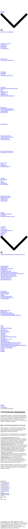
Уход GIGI (3, 74)
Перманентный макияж (6, 213)
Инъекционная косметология (7, 95)
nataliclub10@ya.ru (5, 493)
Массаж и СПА (4, 112)
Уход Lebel (3, 329)
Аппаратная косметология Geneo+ (8, 336)
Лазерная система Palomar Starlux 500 (9, 88)
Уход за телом (4, 162)
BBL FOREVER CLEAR (6, 312)
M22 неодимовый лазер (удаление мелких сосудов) (12, 273)
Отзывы (2, 348)
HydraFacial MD (4, 92)
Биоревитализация (5, 292)
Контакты (3, 351)
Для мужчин (3, 226)
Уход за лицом (4, 229)
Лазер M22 (3, 87)
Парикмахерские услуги (6, 339)
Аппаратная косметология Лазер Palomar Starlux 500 (13, 254)
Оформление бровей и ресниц (8, 216)
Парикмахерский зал (5, 166)
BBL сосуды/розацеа (5, 310)
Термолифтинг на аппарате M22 (8, 274)
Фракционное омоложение (7, 268)
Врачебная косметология (6, 279)
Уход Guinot (3, 71)
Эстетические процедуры (6, 230)
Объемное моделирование (7, 108)
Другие (2, 326)
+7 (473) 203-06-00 (5, 483)
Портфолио (3, 232)
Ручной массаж (4, 124)
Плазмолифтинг (4, 111)
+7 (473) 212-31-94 (5, 488)
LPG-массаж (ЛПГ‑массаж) (7, 151)
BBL (2, 89)
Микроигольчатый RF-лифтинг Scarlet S (10, 344)
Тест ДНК (3, 337)
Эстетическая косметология (7, 60)
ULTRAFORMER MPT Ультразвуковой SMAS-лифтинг (13, 345)
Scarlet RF (3, 93)
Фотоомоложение (5, 266)
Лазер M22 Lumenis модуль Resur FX (9, 272)
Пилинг (2, 164)
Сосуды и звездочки (5, 278)
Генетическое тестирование (7, 31)
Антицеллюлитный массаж (7, 137)
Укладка (2, 181)
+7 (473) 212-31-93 (5, 486)
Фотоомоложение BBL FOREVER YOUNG (11, 315)
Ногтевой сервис (4, 184)
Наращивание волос (5, 341)
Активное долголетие (6, 43)
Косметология (4, 46)
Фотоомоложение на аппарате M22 (9, 275)
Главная (2, 11)
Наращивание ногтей (5, 197)
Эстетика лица (4, 200)
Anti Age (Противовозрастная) (8, 109)
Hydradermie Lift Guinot (6, 271)
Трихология (3, 47)
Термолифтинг (4, 269)
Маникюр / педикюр (5, 196)
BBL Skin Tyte (4, 311)
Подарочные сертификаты (7, 347)
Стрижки (3, 178)
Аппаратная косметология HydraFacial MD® (11, 342)
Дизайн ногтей (4, 198)
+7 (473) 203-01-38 (5, 491)
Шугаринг (3, 334)
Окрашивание (4, 179)
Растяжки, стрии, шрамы (6, 277)
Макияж (2, 212)
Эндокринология (4, 48)
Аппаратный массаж (5, 139)
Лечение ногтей (4, 199)
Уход (2, 180)
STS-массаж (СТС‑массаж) (7, 152)
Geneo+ (2, 90)
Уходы (2, 325)
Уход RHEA (3, 73)
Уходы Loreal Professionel (6, 328)
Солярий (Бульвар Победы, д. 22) (8, 346)
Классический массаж (6, 135)
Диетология (3, 44)
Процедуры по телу (5, 331)
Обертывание (4, 165)
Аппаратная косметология (7, 75)
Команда (3, 234)
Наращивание (4, 183)
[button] (14, 399)
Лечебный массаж (5, 138)
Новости (3, 350)
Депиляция (3, 215)
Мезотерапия (4, 107)
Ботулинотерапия (5, 293)
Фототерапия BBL (5, 298)
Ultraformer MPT (4, 94)
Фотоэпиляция (4, 267)
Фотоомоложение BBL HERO (7, 314)
